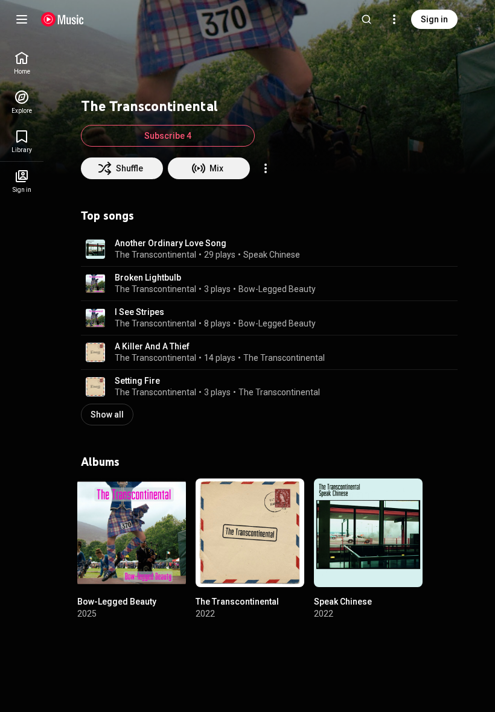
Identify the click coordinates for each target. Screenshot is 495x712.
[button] (95, 249)
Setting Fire (137, 381)
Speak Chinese (271, 254)
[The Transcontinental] (250, 532)
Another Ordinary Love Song (170, 243)
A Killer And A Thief (152, 346)
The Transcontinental (155, 254)
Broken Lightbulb (148, 277)
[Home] (62, 19)
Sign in (434, 19)
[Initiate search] (366, 19)
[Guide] (21, 19)
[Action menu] (265, 168)
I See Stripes (139, 312)
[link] (22, 63)
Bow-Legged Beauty (277, 289)
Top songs (107, 215)
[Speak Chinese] (368, 532)
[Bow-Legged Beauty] (131, 532)
